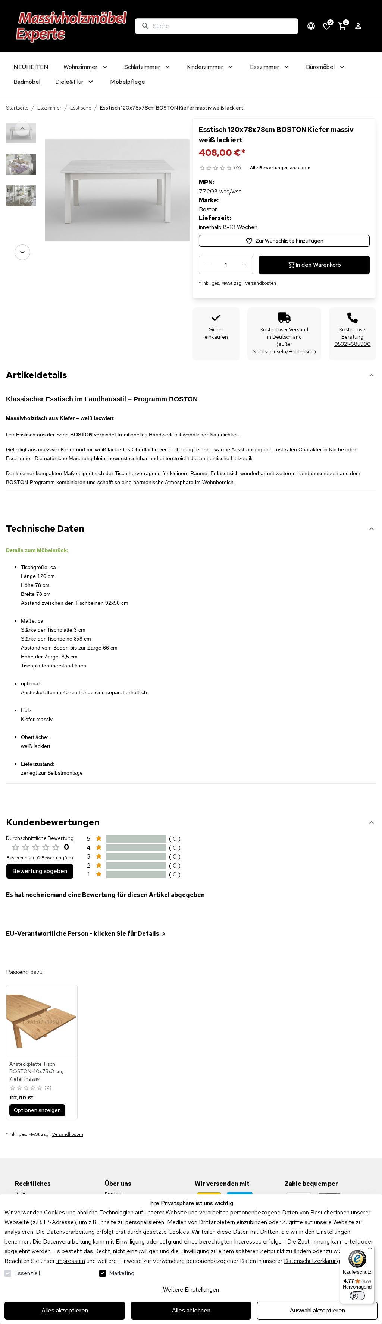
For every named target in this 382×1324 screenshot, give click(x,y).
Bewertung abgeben (39, 871)
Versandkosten (260, 283)
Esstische (80, 107)
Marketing (121, 1273)
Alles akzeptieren (64, 1310)
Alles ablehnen (191, 1310)
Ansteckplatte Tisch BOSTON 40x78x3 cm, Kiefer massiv (36, 1071)
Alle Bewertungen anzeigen (280, 168)
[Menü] (370, 1250)
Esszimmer (49, 107)
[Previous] (22, 128)
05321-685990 (352, 344)
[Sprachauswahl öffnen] (311, 26)
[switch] (357, 1295)
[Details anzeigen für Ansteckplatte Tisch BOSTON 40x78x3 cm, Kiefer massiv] (42, 1021)
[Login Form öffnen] (358, 26)
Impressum (70, 1261)
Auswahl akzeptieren (317, 1310)
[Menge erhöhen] (245, 265)
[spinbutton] (226, 265)
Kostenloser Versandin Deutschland (284, 333)
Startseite (17, 107)
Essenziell (27, 1273)
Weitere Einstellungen (191, 1289)
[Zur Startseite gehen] (72, 26)
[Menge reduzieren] (206, 265)
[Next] (22, 252)
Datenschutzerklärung (312, 1261)
